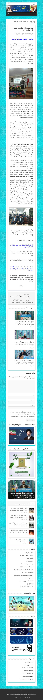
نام (34, 395)
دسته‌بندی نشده (29, 572)
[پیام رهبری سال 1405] (21, 443)
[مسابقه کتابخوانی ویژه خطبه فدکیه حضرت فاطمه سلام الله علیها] (21, 476)
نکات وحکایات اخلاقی (28, 586)
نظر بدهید (18, 34)
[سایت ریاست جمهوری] (21, 635)
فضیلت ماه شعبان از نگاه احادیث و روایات (20, 296)
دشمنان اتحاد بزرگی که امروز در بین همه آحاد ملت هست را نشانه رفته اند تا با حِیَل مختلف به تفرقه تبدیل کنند (25, 323)
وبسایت (33, 405)
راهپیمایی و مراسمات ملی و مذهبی (24, 575)
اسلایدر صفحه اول (28, 555)
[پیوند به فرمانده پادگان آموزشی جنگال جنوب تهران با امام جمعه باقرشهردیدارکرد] (31, 518)
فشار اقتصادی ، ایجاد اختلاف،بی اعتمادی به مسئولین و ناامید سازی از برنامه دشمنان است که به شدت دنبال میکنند (24, 362)
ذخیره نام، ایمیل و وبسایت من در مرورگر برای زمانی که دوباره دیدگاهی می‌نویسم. (22, 413)
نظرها (23, 504)
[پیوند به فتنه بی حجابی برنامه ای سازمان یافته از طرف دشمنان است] (31, 541)
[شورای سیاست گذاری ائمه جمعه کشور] (21, 651)
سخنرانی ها (24, 34)
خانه (34, 21)
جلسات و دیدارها (29, 564)
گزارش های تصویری (28, 581)
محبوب (32, 504)
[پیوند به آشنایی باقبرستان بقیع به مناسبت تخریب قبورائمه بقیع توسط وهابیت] (31, 510)
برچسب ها (17, 504)
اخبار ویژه (29, 21)
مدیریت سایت (25, 33)
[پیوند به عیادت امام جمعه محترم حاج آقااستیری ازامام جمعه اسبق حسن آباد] (31, 525)
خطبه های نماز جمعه (28, 567)
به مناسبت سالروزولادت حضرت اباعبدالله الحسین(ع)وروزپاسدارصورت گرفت (24, 300)
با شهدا (31, 558)
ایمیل (33, 400)
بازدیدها (31, 561)
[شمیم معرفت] (21, 8)
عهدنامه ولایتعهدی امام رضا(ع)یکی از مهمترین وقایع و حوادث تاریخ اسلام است (18, 532)
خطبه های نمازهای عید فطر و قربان (24, 569)
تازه (28, 504)
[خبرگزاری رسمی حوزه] (21, 643)
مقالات (31, 583)
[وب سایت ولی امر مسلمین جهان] (21, 626)
